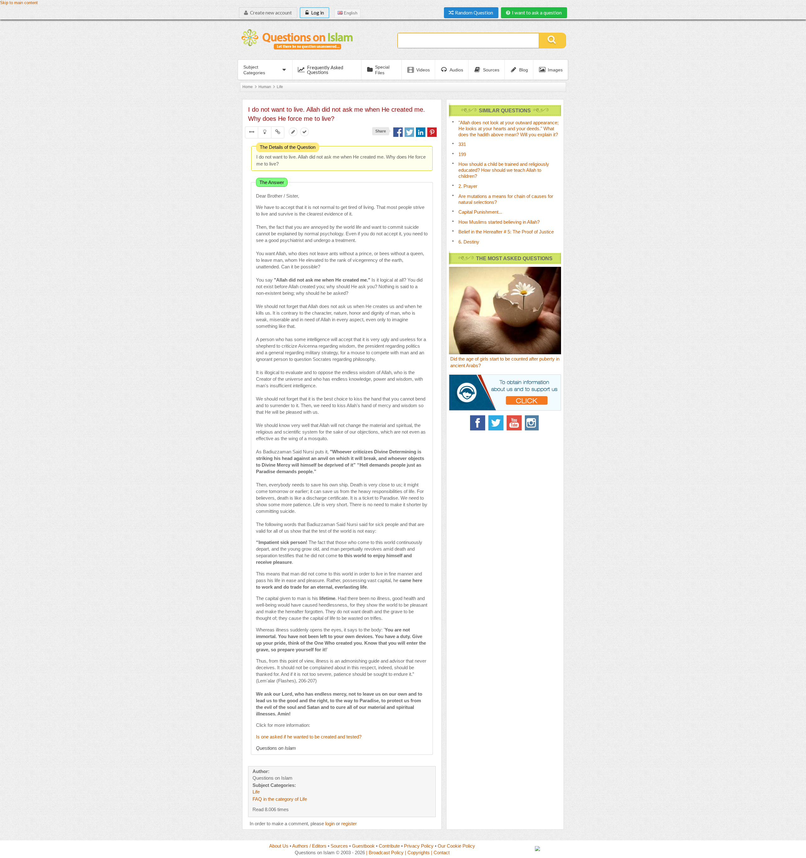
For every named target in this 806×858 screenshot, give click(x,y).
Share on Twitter (409, 132)
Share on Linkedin (420, 132)
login (330, 823)
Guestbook (363, 846)
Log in (317, 12)
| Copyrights (417, 852)
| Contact (440, 852)
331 (462, 144)
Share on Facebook (398, 132)
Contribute (389, 846)
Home (247, 87)
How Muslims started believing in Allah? (499, 222)
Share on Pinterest (432, 132)
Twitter (495, 422)
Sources (339, 846)
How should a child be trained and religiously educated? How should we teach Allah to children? (503, 170)
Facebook (477, 422)
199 (462, 154)
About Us (278, 846)
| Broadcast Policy (385, 852)
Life (280, 87)
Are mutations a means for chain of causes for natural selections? (505, 199)
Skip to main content (19, 3)
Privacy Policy (419, 846)
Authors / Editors (309, 846)
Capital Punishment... (480, 212)
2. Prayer (467, 186)
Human (264, 87)
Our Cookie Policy (456, 846)
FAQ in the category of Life (280, 799)
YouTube (514, 422)
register (349, 823)
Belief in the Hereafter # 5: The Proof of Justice (506, 231)
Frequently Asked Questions (325, 69)
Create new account (270, 12)
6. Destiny (468, 241)
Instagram (532, 422)
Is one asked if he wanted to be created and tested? (308, 736)
